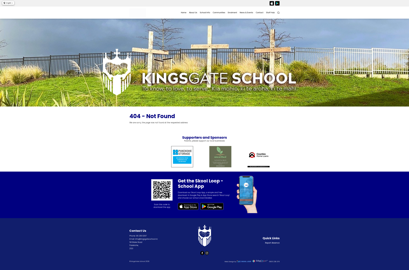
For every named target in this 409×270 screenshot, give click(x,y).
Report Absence (272, 243)
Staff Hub (270, 12)
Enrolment (232, 12)
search (278, 13)
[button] (8, 3)
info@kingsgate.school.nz (146, 239)
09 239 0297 (141, 236)
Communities (219, 12)
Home (183, 12)
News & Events (246, 12)
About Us (193, 12)
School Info (205, 12)
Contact (259, 12)
